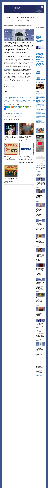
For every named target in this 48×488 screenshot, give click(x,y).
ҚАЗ (37, 17)
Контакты (22, 3)
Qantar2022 (21, 20)
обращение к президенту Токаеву (16, 116)
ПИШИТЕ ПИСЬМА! (40, 82)
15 (43, 163)
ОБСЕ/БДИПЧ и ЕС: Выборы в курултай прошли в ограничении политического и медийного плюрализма (26, 159)
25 (38, 167)
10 (36, 163)
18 (37, 165)
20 (40, 165)
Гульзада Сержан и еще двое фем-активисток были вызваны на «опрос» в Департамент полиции (40, 256)
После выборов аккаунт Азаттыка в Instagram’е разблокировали (40, 337)
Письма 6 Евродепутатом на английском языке (40, 101)
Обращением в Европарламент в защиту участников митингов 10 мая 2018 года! (40, 96)
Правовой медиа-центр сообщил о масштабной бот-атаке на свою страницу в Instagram (40, 271)
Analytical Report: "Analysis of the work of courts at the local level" (40, 64)
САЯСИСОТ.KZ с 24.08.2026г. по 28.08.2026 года (39, 325)
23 (44, 165)
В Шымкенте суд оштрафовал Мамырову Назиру (40, 313)
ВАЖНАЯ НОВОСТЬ (38, 72)
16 (44, 163)
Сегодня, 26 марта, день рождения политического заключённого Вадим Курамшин (40, 121)
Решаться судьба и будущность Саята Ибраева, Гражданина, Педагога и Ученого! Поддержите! (41, 107)
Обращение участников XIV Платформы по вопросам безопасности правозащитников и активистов (40, 350)
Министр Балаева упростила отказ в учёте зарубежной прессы (10, 138)
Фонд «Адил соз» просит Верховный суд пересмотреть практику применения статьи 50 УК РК (40, 286)
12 (39, 163)
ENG (40, 17)
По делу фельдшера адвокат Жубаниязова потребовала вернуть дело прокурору (10, 158)
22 (43, 165)
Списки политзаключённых (27, 17)
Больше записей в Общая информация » (26, 121)
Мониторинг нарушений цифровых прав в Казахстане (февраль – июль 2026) (26, 138)
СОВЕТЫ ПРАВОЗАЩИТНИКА (40, 78)
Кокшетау (6, 116)
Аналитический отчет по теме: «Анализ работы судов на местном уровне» (40, 56)
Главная (10, 3)
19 (39, 165)
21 (41, 165)
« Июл (39, 171)
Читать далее (39, 375)
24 (36, 167)
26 (39, 167)
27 (40, 167)
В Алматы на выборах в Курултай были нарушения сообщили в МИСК (39, 301)
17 (36, 165)
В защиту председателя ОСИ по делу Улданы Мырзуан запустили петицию (10, 180)
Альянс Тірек (15, 3)
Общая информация (17, 113)
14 (41, 163)
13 (40, 163)
